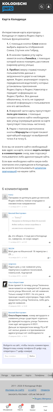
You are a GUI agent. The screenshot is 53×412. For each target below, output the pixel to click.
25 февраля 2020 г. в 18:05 (17, 336)
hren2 (10, 194)
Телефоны (39, 375)
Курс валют (16, 375)
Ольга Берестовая (16, 282)
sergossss (12, 264)
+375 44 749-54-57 (36, 394)
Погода (4, 375)
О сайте (32, 390)
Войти (32, 356)
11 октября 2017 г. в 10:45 (17, 207)
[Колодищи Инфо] (14, 7)
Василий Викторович (17, 213)
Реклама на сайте (14, 390)
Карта (28, 375)
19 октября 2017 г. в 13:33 (17, 257)
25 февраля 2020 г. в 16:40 (17, 306)
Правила (45, 390)
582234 (11, 248)
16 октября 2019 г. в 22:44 (17, 276)
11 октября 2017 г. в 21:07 (17, 242)
